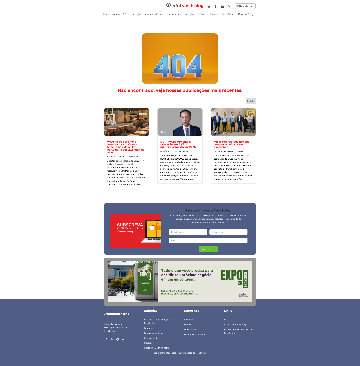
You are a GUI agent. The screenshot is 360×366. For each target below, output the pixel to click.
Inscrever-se (208, 249)
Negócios (201, 14)
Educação (135, 14)
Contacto (213, 14)
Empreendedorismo (153, 14)
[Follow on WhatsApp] (229, 6)
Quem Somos (228, 14)
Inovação (189, 14)
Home (106, 14)
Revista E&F (244, 14)
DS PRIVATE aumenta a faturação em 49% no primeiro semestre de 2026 (178, 144)
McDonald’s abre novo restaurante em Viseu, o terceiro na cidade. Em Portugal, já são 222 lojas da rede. (125, 147)
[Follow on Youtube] (123, 339)
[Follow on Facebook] (216, 6)
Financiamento (173, 14)
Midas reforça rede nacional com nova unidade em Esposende (232, 144)
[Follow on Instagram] (209, 6)
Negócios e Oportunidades (123, 156)
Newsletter (246, 6)
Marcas (116, 14)
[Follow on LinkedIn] (222, 6)
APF (125, 14)
